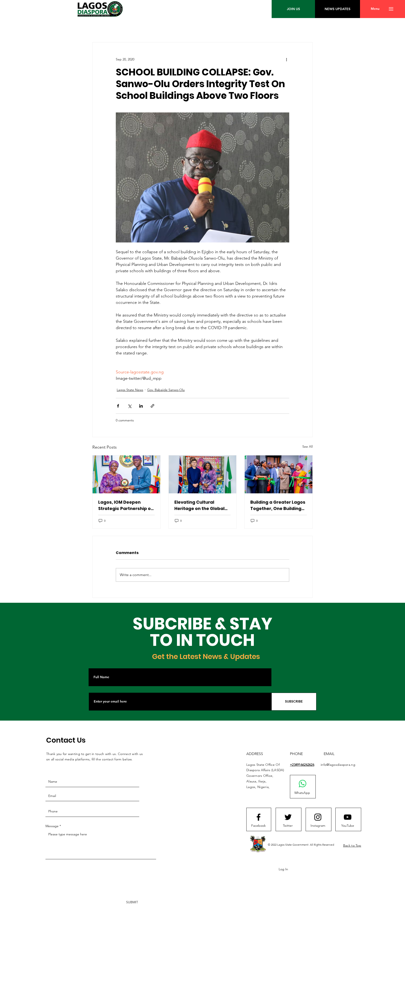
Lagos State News (130, 390)
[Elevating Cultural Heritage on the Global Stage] (202, 474)
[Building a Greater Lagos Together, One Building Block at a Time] (278, 474)
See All (307, 446)
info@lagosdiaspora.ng (338, 765)
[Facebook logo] (258, 817)
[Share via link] (152, 406)
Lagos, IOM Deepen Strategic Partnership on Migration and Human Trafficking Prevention (126, 505)
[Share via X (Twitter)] (129, 406)
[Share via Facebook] (118, 406)
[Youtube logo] (347, 817)
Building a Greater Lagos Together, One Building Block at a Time (277, 505)
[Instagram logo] (317, 817)
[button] (375, 9)
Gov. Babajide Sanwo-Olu (166, 390)
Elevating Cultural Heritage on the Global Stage (199, 505)
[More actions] (286, 59)
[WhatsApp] (302, 783)
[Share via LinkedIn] (141, 406)
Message (52, 826)
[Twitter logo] (288, 817)
